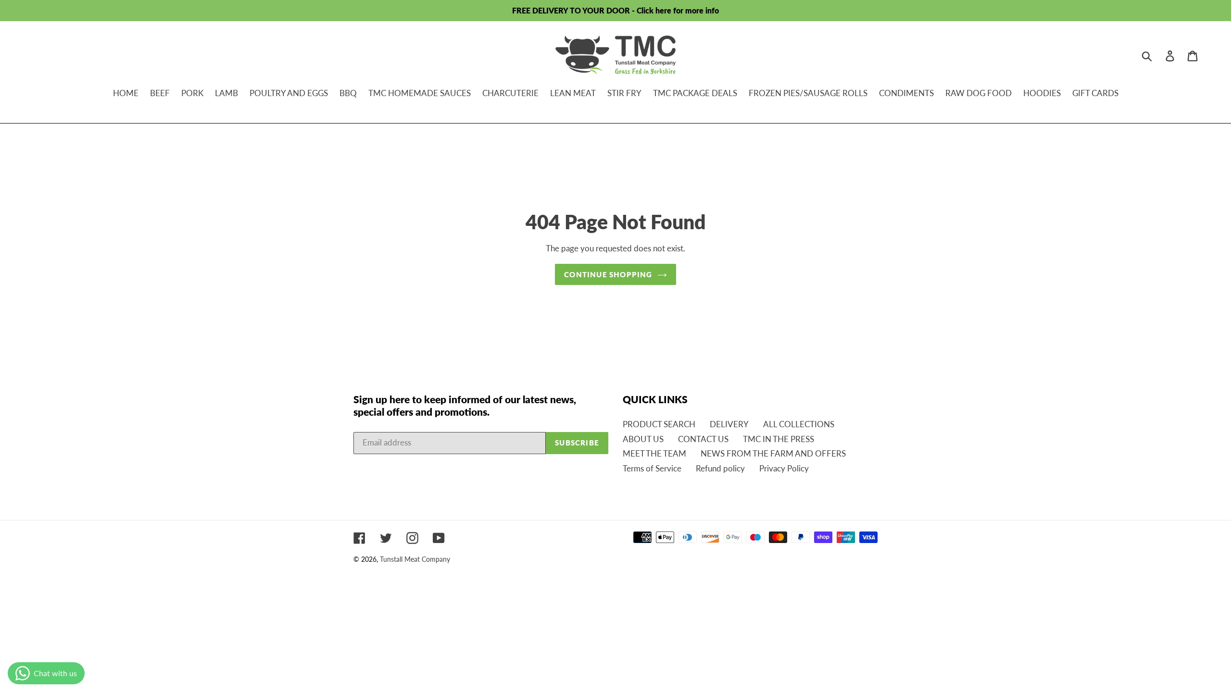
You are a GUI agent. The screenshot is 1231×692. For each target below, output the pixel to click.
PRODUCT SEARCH (659, 424)
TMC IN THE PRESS (778, 439)
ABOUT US (643, 439)
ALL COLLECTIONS (798, 424)
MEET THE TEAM (654, 453)
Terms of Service (652, 468)
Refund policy (720, 468)
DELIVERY (729, 424)
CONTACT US (703, 439)
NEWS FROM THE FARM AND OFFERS (773, 453)
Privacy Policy (784, 468)
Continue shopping (608, 274)
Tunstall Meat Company (415, 559)
